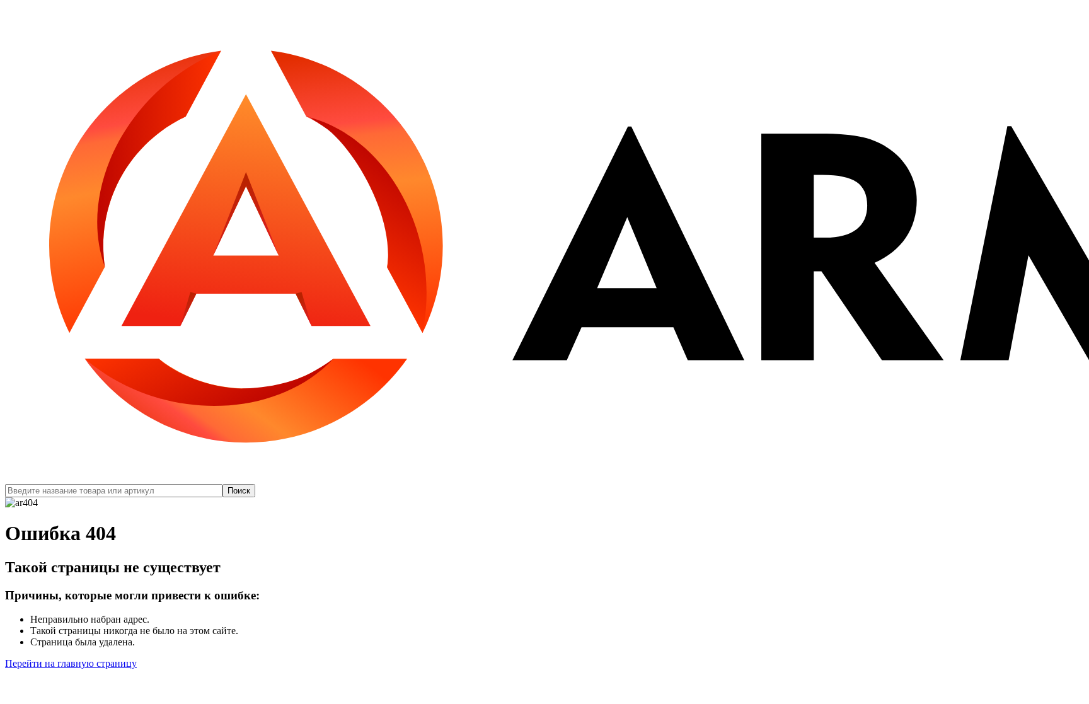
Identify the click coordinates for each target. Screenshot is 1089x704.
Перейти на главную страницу (71, 663)
